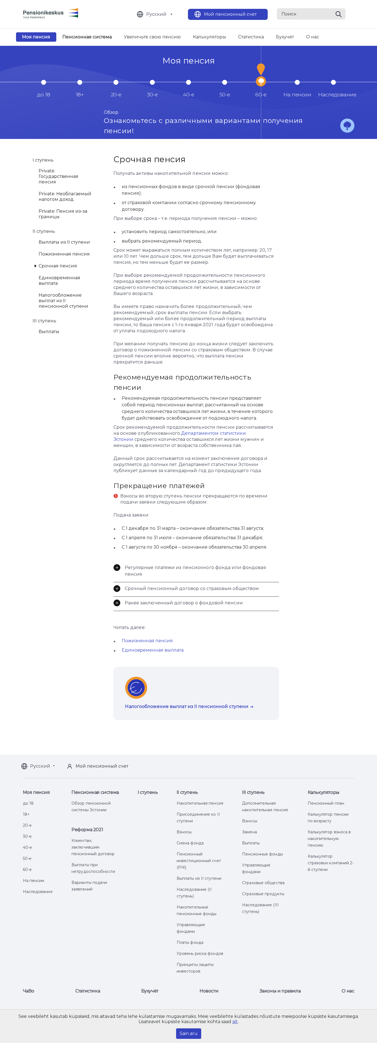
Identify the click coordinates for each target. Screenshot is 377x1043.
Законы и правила (280, 991)
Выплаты (49, 331)
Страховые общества (263, 882)
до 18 (28, 803)
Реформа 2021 (87, 829)
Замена (249, 831)
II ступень (187, 792)
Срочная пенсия (58, 265)
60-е (27, 869)
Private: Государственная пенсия (58, 176)
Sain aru (189, 1033)
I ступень (148, 792)
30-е (27, 836)
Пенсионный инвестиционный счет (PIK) (199, 861)
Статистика (251, 36)
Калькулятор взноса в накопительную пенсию (329, 838)
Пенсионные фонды (262, 854)
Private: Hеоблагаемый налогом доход (65, 196)
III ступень (253, 792)
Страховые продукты (263, 893)
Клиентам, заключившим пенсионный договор (93, 847)
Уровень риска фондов (200, 953)
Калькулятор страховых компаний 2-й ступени (331, 863)
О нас (312, 36)
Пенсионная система (87, 36)
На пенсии (33, 880)
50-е (27, 858)
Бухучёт (285, 36)
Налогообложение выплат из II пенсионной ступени (63, 301)
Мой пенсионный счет (230, 14)
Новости (209, 991)
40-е (27, 847)
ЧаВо (28, 991)
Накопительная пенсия (200, 803)
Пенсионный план (326, 803)
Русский (156, 14)
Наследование (38, 891)
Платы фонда (190, 942)
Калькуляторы (209, 36)
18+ (26, 814)
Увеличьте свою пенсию (152, 36)
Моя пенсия (36, 36)
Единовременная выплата (59, 280)
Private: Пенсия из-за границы (63, 214)
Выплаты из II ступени (64, 242)
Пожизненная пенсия (64, 254)
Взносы (184, 831)
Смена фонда (190, 843)
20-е (27, 825)
